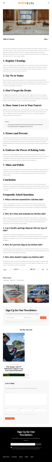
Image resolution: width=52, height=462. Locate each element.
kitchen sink (13, 280)
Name (6, 408)
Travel (38, 288)
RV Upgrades (43, 287)
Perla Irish (21, 26)
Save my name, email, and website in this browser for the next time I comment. (21, 414)
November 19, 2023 (28, 26)
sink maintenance (20, 280)
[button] (22, 377)
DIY (9, 364)
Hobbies (38, 287)
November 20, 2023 (40, 296)
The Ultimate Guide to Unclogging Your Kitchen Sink (20, 126)
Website (36, 408)
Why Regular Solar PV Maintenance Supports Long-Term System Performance (13, 368)
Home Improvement (15, 364)
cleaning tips (6, 280)
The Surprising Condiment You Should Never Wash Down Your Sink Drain (25, 124)
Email (21, 408)
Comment (7, 392)
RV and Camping (33, 287)
